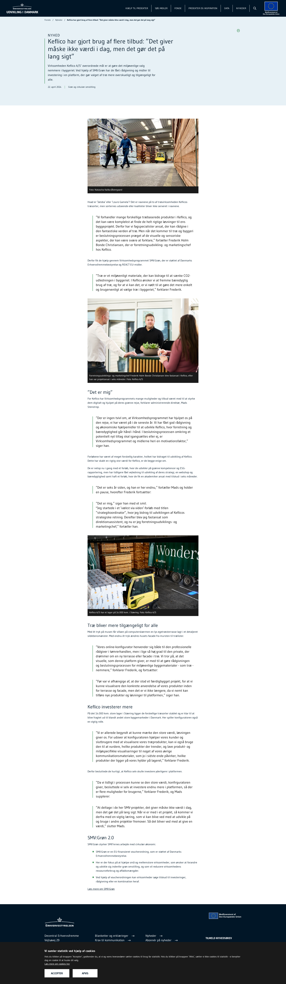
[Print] (238, 31)
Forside (48, 20)
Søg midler (161, 8)
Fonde (178, 8)
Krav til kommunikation (110, 940)
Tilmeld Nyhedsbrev (219, 938)
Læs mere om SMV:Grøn (101, 888)
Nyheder (241, 8)
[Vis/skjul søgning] (255, 8)
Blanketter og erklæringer (112, 936)
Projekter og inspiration (203, 8)
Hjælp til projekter (136, 8)
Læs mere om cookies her (57, 963)
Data (226, 8)
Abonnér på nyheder (158, 940)
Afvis (85, 973)
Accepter (57, 973)
